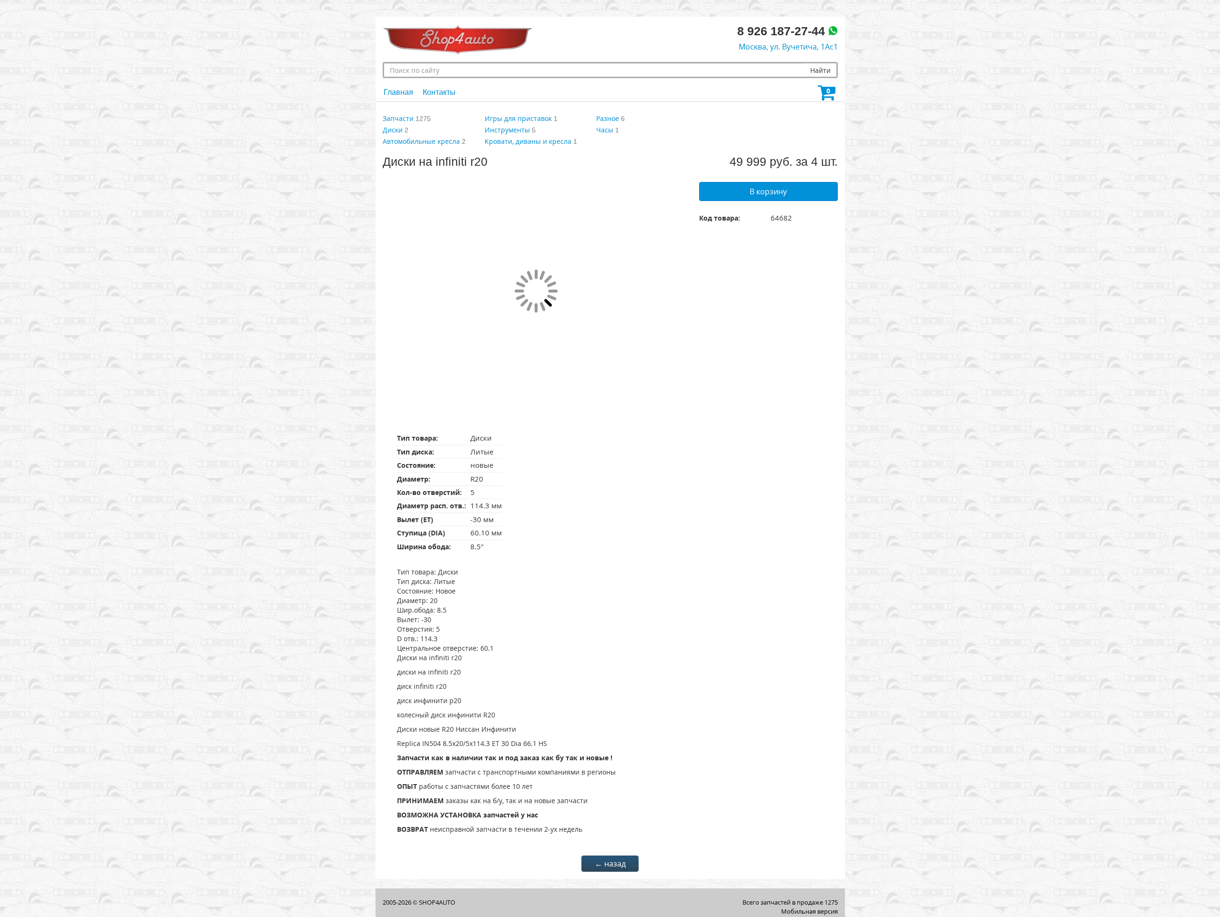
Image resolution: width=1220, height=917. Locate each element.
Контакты (439, 92)
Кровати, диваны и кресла (528, 141)
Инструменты (507, 129)
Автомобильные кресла (421, 141)
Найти (820, 70)
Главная (398, 92)
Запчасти (398, 118)
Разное (607, 118)
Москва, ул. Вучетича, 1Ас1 (788, 46)
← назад (610, 863)
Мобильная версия (809, 911)
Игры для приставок (518, 118)
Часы (604, 129)
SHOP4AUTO (437, 902)
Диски (393, 129)
